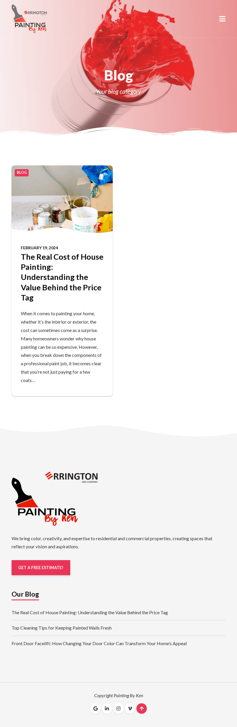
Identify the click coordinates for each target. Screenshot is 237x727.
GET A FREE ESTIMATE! (41, 567)
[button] (222, 19)
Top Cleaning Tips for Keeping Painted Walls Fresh (62, 627)
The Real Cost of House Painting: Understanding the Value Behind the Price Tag (62, 277)
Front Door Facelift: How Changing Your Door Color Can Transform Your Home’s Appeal (99, 643)
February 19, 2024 (39, 248)
